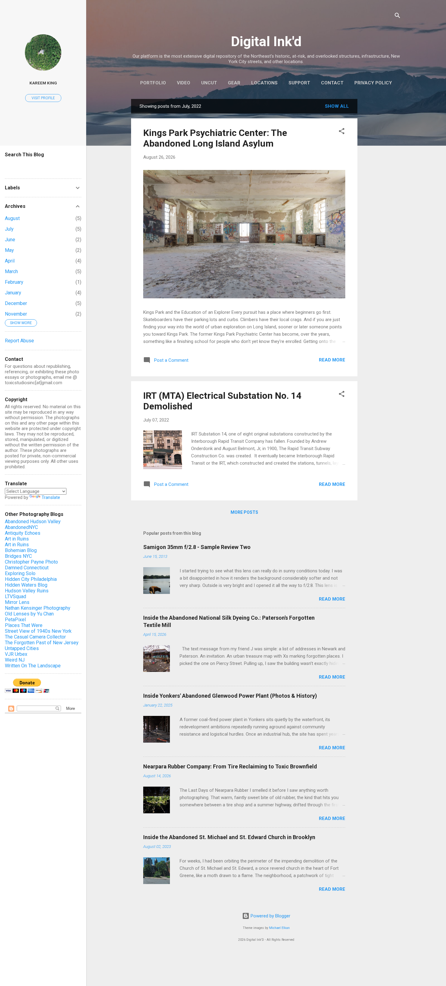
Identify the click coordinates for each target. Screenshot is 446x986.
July (9, 229)
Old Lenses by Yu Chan (29, 614)
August (12, 218)
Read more (332, 360)
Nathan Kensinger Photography (37, 608)
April (10, 261)
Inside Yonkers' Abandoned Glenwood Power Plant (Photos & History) (230, 696)
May (9, 250)
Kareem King (43, 82)
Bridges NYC (18, 556)
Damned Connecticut (27, 568)
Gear (234, 83)
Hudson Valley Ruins (27, 591)
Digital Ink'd (266, 41)
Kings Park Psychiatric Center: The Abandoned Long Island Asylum (215, 138)
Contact (332, 83)
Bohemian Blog (21, 550)
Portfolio (153, 83)
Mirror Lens (17, 602)
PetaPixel (15, 619)
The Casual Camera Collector (35, 637)
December (16, 303)
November (16, 314)
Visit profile (43, 98)
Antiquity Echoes (22, 533)
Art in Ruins (17, 539)
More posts (244, 512)
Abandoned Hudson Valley (33, 521)
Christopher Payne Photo (31, 562)
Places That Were (23, 625)
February (14, 282)
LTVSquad (15, 596)
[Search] (397, 16)
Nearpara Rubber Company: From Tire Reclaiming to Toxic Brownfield (230, 766)
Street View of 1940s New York (38, 631)
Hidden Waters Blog (26, 585)
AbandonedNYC (21, 527)
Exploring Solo (20, 573)
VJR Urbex (16, 654)
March (11, 271)
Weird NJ (15, 660)
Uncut (209, 83)
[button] (341, 132)
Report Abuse (19, 341)
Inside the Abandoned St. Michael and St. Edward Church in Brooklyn (229, 837)
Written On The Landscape (33, 666)
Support (299, 83)
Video (183, 83)
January (13, 293)
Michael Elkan (279, 928)
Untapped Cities (22, 648)
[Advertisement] (381, 190)
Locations (264, 83)
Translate (51, 497)
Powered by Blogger (269, 916)
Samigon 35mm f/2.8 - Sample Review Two (197, 547)
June (10, 239)
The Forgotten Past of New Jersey (42, 642)
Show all (337, 106)
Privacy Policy (373, 83)
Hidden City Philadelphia (31, 579)
